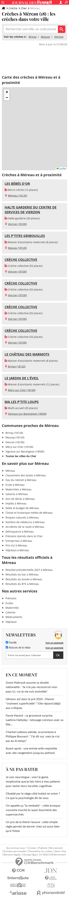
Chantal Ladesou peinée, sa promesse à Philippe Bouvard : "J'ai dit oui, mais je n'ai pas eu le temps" (32, 736)
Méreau (10, 470)
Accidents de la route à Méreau (25, 526)
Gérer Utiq (60, 851)
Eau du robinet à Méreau (21, 480)
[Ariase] (18, 893)
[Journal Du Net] (51, 870)
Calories (10, 612)
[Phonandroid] (51, 893)
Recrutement (56, 848)
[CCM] (18, 870)
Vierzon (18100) (17, 224)
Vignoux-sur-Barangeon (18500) (27, 413)
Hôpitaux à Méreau (17, 550)
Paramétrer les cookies (41, 851)
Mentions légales (12, 854)
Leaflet (62, 168)
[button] (7, 92)
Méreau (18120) (17, 195)
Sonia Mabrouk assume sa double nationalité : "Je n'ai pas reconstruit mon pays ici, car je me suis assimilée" (31, 687)
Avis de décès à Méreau (20, 499)
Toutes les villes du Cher (21, 456)
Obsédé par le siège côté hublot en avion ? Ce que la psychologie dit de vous (33, 796)
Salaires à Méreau (17, 494)
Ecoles (9, 603)
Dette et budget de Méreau (22, 508)
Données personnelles (15, 851)
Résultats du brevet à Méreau (24, 579)
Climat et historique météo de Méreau (29, 512)
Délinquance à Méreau (20, 531)
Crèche (13, 8)
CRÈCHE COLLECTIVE (21, 259)
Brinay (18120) (16, 366)
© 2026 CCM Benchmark (53, 854)
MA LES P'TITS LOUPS (22, 402)
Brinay (33, 36)
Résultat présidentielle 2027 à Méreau (29, 570)
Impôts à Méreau (16, 503)
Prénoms (11, 598)
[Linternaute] (18, 878)
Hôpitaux (11, 622)
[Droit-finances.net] (51, 878)
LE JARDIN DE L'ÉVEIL (22, 378)
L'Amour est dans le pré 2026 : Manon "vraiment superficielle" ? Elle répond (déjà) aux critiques (33, 704)
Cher (24, 8)
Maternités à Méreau (18, 489)
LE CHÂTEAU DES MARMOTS (27, 354)
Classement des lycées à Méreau (26, 475)
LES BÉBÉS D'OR (17, 183)
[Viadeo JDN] (51, 885)
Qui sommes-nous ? (16, 848)
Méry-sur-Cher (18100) (22, 390)
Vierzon (58, 36)
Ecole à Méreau (15, 484)
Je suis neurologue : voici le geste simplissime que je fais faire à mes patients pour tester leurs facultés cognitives (33, 782)
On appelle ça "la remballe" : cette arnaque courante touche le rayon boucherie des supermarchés (33, 810)
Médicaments (14, 617)
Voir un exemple (54, 642)
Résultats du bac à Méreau (22, 574)
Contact (32, 848)
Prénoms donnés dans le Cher (24, 536)
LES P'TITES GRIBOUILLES (25, 236)
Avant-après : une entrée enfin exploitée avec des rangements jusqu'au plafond (31, 750)
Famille (12, 642)
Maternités (12, 607)
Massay (45, 36)
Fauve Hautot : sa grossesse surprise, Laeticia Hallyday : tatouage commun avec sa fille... (34, 720)
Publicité (43, 848)
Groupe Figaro (30, 854)
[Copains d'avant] (18, 885)
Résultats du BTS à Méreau (22, 584)
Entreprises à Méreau (19, 541)
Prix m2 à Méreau (16, 545)
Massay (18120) (17, 248)
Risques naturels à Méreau (22, 517)
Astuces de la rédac (19, 647)
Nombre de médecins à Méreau (25, 522)
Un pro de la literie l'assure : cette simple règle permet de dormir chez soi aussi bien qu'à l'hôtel (33, 826)
